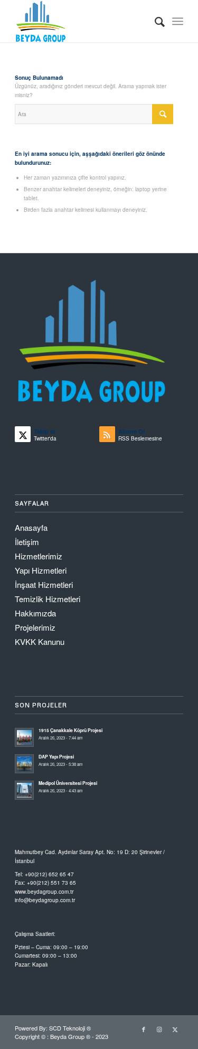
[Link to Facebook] (144, 1029)
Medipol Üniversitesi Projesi (68, 783)
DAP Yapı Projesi (56, 756)
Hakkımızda (35, 613)
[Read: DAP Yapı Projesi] (24, 763)
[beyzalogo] (82, 21)
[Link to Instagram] (159, 1029)
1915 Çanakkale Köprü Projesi (70, 730)
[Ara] (154, 21)
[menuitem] (154, 21)
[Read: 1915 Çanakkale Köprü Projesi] (24, 737)
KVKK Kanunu (39, 641)
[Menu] (177, 21)
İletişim (27, 541)
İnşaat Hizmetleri (44, 584)
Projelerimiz (35, 627)
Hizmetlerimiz (38, 555)
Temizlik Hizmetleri (47, 598)
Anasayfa (31, 527)
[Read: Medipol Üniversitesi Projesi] (24, 790)
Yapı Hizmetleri (41, 570)
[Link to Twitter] (175, 1029)
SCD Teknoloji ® (70, 1028)
